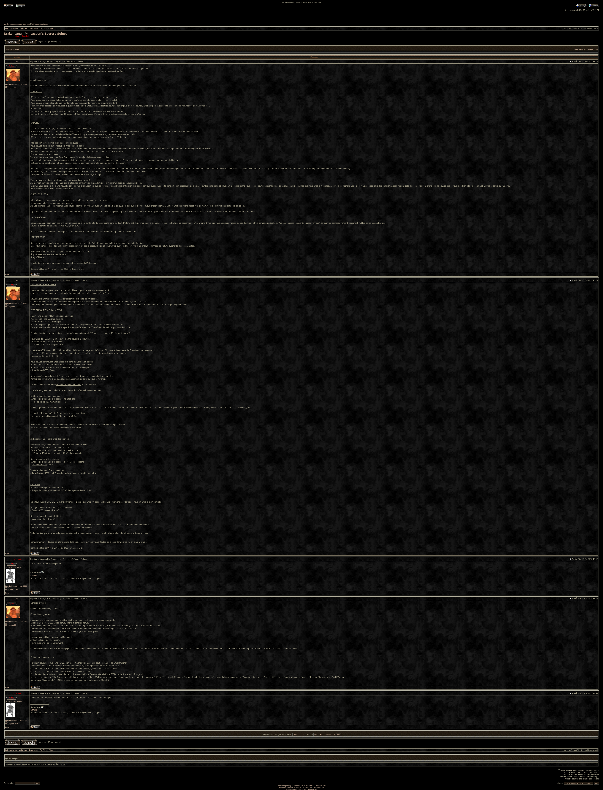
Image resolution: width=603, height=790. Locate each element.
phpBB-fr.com (302, 789)
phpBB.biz (313, 789)
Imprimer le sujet (12, 49)
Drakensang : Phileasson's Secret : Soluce (35, 33)
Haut (7, 274)
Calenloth (26, 36)
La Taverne (23, 28)
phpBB (290, 787)
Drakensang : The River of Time (41, 28)
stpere (18, 36)
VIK (49, 269)
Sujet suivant (593, 49)
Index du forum (11, 28)
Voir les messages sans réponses (17, 24)
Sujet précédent (580, 49)
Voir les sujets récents (39, 24)
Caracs (33, 576)
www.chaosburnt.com (299, 786)
